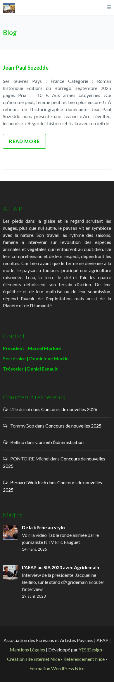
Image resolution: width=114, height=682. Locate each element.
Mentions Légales (27, 649)
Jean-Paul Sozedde (26, 67)
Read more (24, 141)
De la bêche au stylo (43, 527)
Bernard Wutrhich (28, 482)
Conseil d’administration (59, 442)
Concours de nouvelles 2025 (73, 425)
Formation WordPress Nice (57, 668)
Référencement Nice (84, 659)
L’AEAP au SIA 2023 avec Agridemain (60, 567)
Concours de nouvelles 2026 (69, 409)
